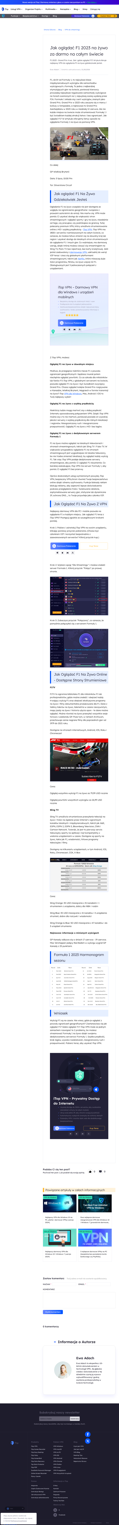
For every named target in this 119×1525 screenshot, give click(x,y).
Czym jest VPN (79, 1446)
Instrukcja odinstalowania (40, 1497)
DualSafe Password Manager (41, 1470)
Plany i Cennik (36, 1476)
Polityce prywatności (18, 1521)
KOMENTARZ (49, 1289)
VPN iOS (56, 1455)
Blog (55, 16)
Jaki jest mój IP (79, 1449)
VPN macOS (57, 1449)
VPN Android (57, 1458)
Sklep (85, 9)
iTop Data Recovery (37, 1461)
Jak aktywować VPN (38, 1494)
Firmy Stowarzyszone (60, 1497)
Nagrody (56, 1494)
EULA (107, 1522)
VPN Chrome (57, 1461)
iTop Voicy (34, 1455)
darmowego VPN (78, 252)
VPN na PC (57, 1452)
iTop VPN (87, 229)
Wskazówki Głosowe (80, 1458)
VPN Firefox (57, 1464)
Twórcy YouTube (58, 1500)
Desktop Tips (78, 1455)
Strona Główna (50, 30)
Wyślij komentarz (53, 1312)
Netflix (81, 258)
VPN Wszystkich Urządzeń (62, 1473)
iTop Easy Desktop (37, 1452)
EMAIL (82, 1284)
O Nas (55, 1485)
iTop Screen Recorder (38, 1449)
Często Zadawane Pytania (40, 1488)
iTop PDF (34, 1467)
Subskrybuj (75, 1419)
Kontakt (56, 1488)
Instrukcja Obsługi (37, 1491)
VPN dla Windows (73, 393)
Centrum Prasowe (59, 1491)
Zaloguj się (95, 9)
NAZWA (47, 1284)
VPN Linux (56, 1467)
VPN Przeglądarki (59, 1470)
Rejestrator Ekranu (80, 1461)
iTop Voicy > (92, 2)
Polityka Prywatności (96, 1522)
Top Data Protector (37, 1464)
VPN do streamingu (72, 30)
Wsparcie (34, 1485)
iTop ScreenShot (36, 1458)
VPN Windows (58, 1446)
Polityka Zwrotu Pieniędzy (79, 1522)
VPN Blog (77, 1452)
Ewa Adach (54, 70)
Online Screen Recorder (39, 1473)
